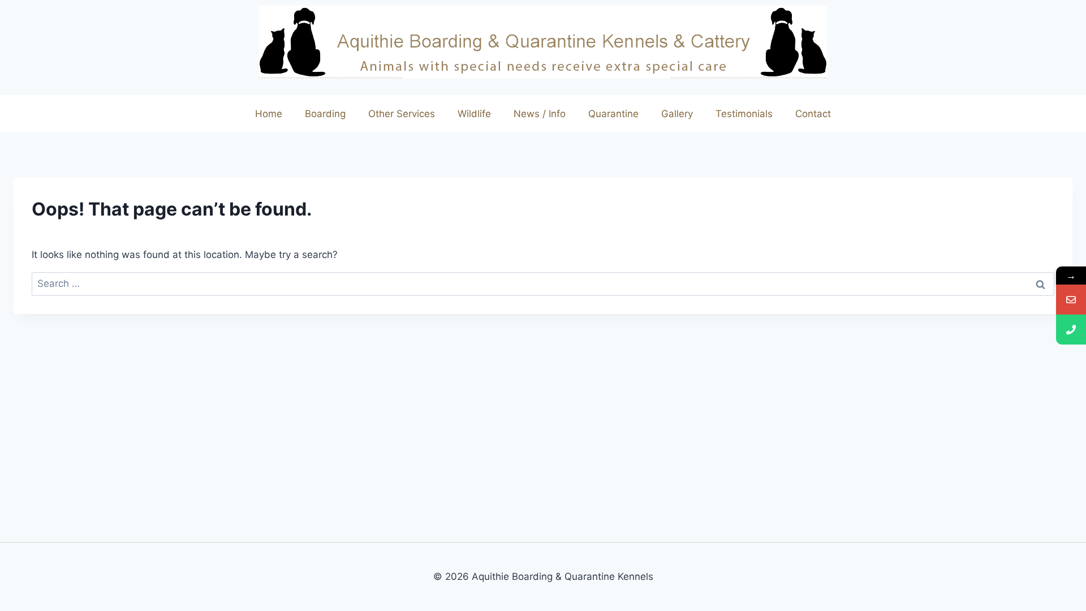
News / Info (540, 113)
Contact (813, 113)
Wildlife (474, 113)
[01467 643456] (1071, 330)
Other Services (401, 113)
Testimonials (744, 113)
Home (268, 113)
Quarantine (613, 113)
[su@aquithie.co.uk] (1071, 300)
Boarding (325, 113)
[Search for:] (543, 283)
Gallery (677, 113)
